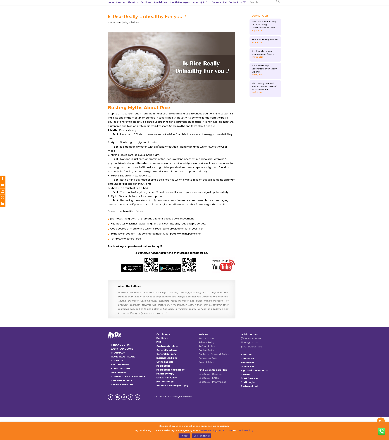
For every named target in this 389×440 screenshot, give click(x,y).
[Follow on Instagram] (124, 397)
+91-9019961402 (252, 346)
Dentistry (162, 338)
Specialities (160, 2)
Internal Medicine (166, 357)
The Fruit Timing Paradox (265, 39)
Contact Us (235, 2)
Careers (216, 2)
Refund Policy (207, 346)
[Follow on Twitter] (2, 198)
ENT (158, 342)
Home (111, 2)
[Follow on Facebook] (110, 397)
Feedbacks (248, 362)
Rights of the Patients (254, 370)
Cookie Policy (206, 350)
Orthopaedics (164, 361)
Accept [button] (184, 435)
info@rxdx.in (251, 342)
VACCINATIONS (120, 364)
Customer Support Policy (214, 354)
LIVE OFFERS (119, 372)
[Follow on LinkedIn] (137, 397)
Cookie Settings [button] (202, 436)
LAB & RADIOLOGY (122, 348)
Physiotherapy (165, 373)
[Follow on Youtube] (117, 397)
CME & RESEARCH (121, 380)
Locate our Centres (210, 374)
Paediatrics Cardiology (170, 369)
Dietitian (134, 22)
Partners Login (250, 386)
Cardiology (163, 334)
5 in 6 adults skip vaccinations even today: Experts (264, 68)
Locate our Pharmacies (212, 381)
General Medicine (166, 350)
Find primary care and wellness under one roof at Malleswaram (264, 86)
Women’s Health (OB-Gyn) (172, 385)
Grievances (248, 366)
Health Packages (179, 2)
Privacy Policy (207, 342)
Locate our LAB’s (209, 377)
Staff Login (248, 382)
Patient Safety (207, 362)
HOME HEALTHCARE (123, 356)
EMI (225, 2)
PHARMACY (118, 352)
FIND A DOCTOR (121, 344)
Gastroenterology (167, 346)
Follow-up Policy (209, 358)
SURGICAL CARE (120, 368)
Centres (120, 2)
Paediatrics (163, 365)
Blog (125, 22)
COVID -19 (117, 360)
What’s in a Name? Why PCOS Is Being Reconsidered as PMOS (264, 24)
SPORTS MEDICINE (122, 384)
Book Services (249, 378)
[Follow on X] (130, 397)
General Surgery (166, 353)
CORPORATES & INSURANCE (128, 376)
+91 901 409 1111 (252, 338)
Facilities (146, 2)
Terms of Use (206, 338)
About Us (133, 2)
